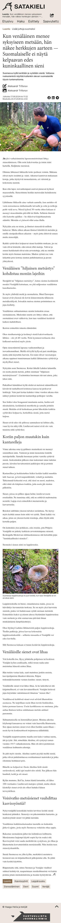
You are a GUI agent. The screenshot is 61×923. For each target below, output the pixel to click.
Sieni (25, 886)
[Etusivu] (23, 7)
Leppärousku (38, 881)
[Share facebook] (49, 97)
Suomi (35, 886)
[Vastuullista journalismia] (30, 916)
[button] (52, 15)
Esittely (33, 21)
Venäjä (45, 886)
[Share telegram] (57, 97)
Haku (21, 21)
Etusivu (7, 21)
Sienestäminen (12, 886)
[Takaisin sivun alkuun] (57, 907)
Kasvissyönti (21, 881)
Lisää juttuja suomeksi (23, 28)
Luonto (6, 28)
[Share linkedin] (53, 97)
